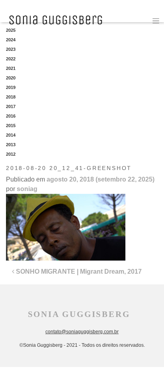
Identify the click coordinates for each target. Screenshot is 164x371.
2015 (11, 125)
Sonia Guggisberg (79, 314)
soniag (27, 189)
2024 (11, 39)
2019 (11, 87)
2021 (11, 68)
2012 (11, 154)
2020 (11, 77)
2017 (11, 106)
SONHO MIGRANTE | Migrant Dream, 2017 (78, 271)
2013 (11, 144)
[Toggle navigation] (156, 21)
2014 (11, 135)
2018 (11, 97)
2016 (11, 116)
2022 (11, 58)
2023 (11, 49)
